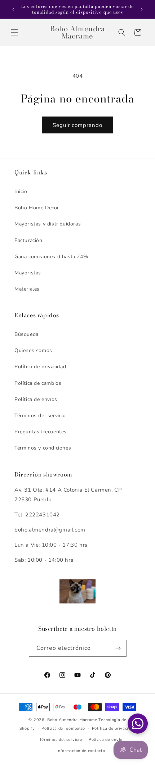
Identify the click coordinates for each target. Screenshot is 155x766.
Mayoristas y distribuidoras (47, 223)
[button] (14, 32)
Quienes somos (33, 350)
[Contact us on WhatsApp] (138, 723)
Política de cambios (37, 383)
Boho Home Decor (36, 207)
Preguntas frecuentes (40, 431)
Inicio (20, 191)
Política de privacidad (40, 366)
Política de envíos (35, 399)
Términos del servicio (40, 415)
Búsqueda (26, 334)
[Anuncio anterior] (13, 9)
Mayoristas (27, 272)
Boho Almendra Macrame (72, 719)
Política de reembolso (63, 728)
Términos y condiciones (42, 447)
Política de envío (106, 739)
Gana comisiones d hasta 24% (51, 256)
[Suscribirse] (118, 648)
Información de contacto (81, 750)
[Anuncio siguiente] (142, 9)
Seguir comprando (77, 125)
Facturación (28, 240)
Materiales (27, 289)
